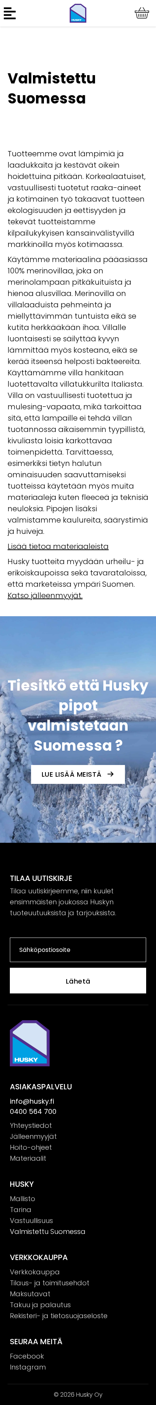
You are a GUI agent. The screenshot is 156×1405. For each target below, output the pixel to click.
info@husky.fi (32, 1101)
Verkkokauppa (35, 1272)
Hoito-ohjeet (31, 1147)
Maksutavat (30, 1294)
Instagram (28, 1367)
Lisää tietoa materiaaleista (58, 546)
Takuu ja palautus (40, 1304)
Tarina (20, 1209)
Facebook (27, 1356)
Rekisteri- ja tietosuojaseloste (59, 1315)
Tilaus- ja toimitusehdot (49, 1283)
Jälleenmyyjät (33, 1136)
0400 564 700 (33, 1111)
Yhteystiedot (31, 1125)
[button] (11, 13)
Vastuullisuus (31, 1220)
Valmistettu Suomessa (48, 1231)
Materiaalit (28, 1158)
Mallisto (22, 1198)
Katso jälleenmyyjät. (45, 595)
